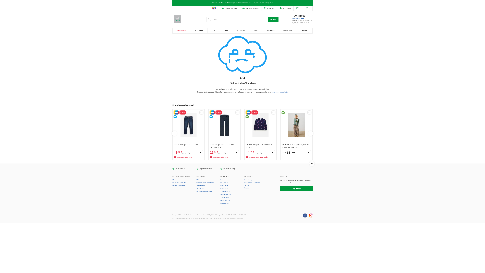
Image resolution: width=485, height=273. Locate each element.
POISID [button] (256, 30)
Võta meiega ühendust (204, 191)
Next (310, 133)
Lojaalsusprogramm (178, 186)
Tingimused (200, 188)
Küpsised (247, 188)
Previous (174, 133)
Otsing (273, 19)
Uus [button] (213, 30)
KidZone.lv (224, 183)
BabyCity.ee (224, 203)
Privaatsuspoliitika (250, 180)
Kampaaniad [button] (181, 30)
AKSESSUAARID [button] (288, 30)
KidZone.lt (223, 180)
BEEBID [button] (226, 30)
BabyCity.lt (224, 186)
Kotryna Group (225, 200)
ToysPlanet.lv (224, 197)
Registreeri (296, 189)
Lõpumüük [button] (199, 30)
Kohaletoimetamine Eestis (205, 183)
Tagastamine (200, 186)
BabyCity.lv (224, 188)
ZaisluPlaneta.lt (225, 194)
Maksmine (199, 180)
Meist (174, 180)
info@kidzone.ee (298, 18)
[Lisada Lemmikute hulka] (201, 112)
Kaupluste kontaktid (179, 183)
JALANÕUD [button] (270, 30)
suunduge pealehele (280, 92)
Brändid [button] (305, 30)
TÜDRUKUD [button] (241, 30)
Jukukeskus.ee (225, 191)
